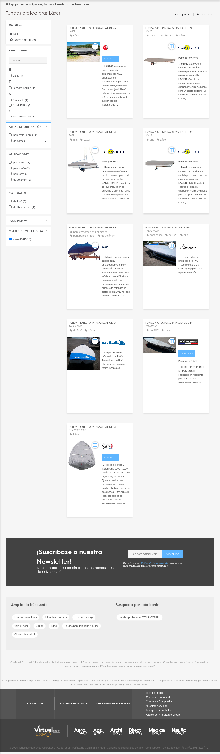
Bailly (18, 75)
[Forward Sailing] (192, 246)
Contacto (110, 58)
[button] (28, 50)
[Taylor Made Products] (116, 47)
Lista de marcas (155, 692)
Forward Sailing (24, 88)
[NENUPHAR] (192, 341)
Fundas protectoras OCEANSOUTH (139, 617)
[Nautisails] (116, 341)
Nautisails (20, 100)
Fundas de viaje (84, 617)
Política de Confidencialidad (155, 563)
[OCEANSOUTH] (192, 47)
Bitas (54, 625)
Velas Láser (21, 625)
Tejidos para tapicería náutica (81, 625)
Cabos (39, 625)
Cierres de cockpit (24, 634)
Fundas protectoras (25, 617)
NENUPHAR (22, 105)
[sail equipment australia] (116, 446)
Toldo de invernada (55, 617)
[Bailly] (116, 246)
